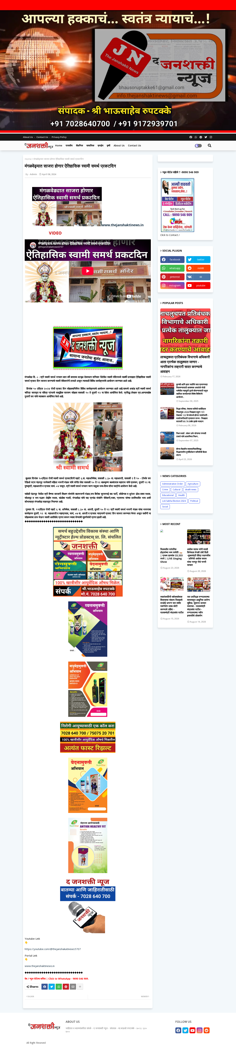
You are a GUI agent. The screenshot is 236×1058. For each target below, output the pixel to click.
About (174, 1051)
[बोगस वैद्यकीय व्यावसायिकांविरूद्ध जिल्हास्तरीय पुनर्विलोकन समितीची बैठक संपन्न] (167, 453)
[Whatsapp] (59, 987)
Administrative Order (172, 483)
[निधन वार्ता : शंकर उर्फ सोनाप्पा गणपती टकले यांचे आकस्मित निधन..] (167, 438)
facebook (175, 259)
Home (58, 145)
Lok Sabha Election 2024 (174, 500)
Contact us (42, 137)
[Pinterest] (66, 987)
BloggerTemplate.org (92, 1051)
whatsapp (174, 268)
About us (119, 145)
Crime (165, 489)
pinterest (175, 276)
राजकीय (69, 145)
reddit (201, 268)
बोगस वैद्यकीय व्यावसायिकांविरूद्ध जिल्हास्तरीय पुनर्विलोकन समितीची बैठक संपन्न (191, 452)
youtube (200, 285)
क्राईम (100, 145)
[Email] (73, 987)
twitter (200, 259)
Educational (168, 495)
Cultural (176, 489)
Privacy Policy (59, 137)
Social (165, 506)
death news (190, 489)
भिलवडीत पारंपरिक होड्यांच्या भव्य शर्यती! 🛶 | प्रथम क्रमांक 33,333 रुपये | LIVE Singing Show (171, 555)
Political (194, 500)
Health (181, 495)
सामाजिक (90, 145)
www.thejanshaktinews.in (123, 225)
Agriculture (193, 483)
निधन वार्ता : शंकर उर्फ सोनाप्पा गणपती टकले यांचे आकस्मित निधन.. (191, 435)
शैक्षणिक (79, 145)
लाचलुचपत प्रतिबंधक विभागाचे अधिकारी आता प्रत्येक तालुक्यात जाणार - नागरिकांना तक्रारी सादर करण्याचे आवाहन (185, 364)
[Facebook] (44, 987)
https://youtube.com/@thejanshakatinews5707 (53, 949)
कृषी (108, 145)
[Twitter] (52, 987)
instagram (175, 285)
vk (201, 276)
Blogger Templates (50, 1051)
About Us (28, 137)
